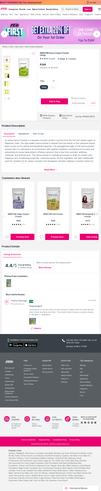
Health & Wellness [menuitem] (70, 14)
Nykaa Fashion (38, 9)
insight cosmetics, (37, 463)
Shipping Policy (44, 440)
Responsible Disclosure (9, 392)
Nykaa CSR (9, 385)
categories (13, 9)
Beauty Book (47, 365)
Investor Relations (11, 397)
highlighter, (20, 453)
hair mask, (74, 456)
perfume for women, (78, 453)
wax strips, (75, 461)
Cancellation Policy (60, 440)
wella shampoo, (73, 465)
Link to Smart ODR (11, 400)
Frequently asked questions (30, 370)
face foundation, (52, 463)
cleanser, (51, 458)
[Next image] (9, 98)
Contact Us (28, 365)
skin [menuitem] (11, 14)
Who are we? (9, 368)
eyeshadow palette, (38, 458)
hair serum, (30, 453)
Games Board (47, 369)
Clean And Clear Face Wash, (62, 478)
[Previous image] (5, 98)
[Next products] (97, 214)
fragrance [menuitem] (89, 14)
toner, (27, 458)
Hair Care (19, 47)
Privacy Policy (75, 440)
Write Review (45, 267)
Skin (81, 369)
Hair (11, 47)
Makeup (83, 365)
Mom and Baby (85, 382)
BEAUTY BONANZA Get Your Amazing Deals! (21, 2)
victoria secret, (26, 456)
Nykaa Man (65, 372)
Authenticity (9, 375)
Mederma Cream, (50, 470)
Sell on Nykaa (29, 384)
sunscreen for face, (20, 463)
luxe (29, 9)
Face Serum (63, 480)
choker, (22, 465)
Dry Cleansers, (51, 480)
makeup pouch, (43, 465)
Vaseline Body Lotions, (40, 475)
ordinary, (20, 458)
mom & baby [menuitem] (55, 14)
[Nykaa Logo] (4, 8)
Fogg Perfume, (45, 478)
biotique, (57, 453)
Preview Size (22, 237)
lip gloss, (66, 453)
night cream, (24, 468)
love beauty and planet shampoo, (48, 456)
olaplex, (53, 465)
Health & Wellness (86, 385)
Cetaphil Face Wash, (34, 470)
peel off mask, (80, 468)
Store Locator (29, 374)
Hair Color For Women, (39, 473)
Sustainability (10, 388)
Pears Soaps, (23, 480)
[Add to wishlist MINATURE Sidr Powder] (41, 237)
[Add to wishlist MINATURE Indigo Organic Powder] (7, 237)
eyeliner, (65, 456)
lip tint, (51, 461)
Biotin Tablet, (68, 475)
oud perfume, (31, 465)
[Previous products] (4, 214)
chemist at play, (61, 458)
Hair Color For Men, (37, 480)
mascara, (72, 458)
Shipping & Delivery (31, 381)
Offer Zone (65, 365)
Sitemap (64, 382)
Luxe (81, 395)
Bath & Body (84, 375)
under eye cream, (62, 461)
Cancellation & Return (31, 377)
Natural (82, 392)
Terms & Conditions (28, 440)
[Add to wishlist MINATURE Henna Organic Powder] (33, 53)
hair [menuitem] (16, 14)
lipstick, (12, 453)
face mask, (49, 453)
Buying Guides (47, 372)
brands (22, 9)
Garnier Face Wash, (22, 473)
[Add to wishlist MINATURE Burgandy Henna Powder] (76, 237)
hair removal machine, (68, 463)
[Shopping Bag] (99, 9)
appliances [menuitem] (24, 14)
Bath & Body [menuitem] (36, 14)
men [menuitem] (81, 14)
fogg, (45, 461)
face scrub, (21, 470)
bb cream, (16, 456)
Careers (8, 371)
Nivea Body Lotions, (23, 475)
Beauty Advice (52, 9)
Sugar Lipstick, (56, 475)
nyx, (40, 468)
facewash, (34, 468)
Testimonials (9, 381)
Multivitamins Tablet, (66, 470)
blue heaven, (68, 468)
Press (7, 378)
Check (93, 103)
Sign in (88, 9)
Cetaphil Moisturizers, (57, 473)
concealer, (39, 453)
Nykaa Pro (65, 379)
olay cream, (38, 461)
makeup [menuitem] (4, 14)
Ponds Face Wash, (74, 473)
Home (5, 47)
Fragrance (83, 389)
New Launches (66, 369)
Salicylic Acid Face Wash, (28, 478)
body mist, (62, 465)
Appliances (84, 379)
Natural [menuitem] (45, 14)
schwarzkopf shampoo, (52, 468)
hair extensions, (26, 461)
